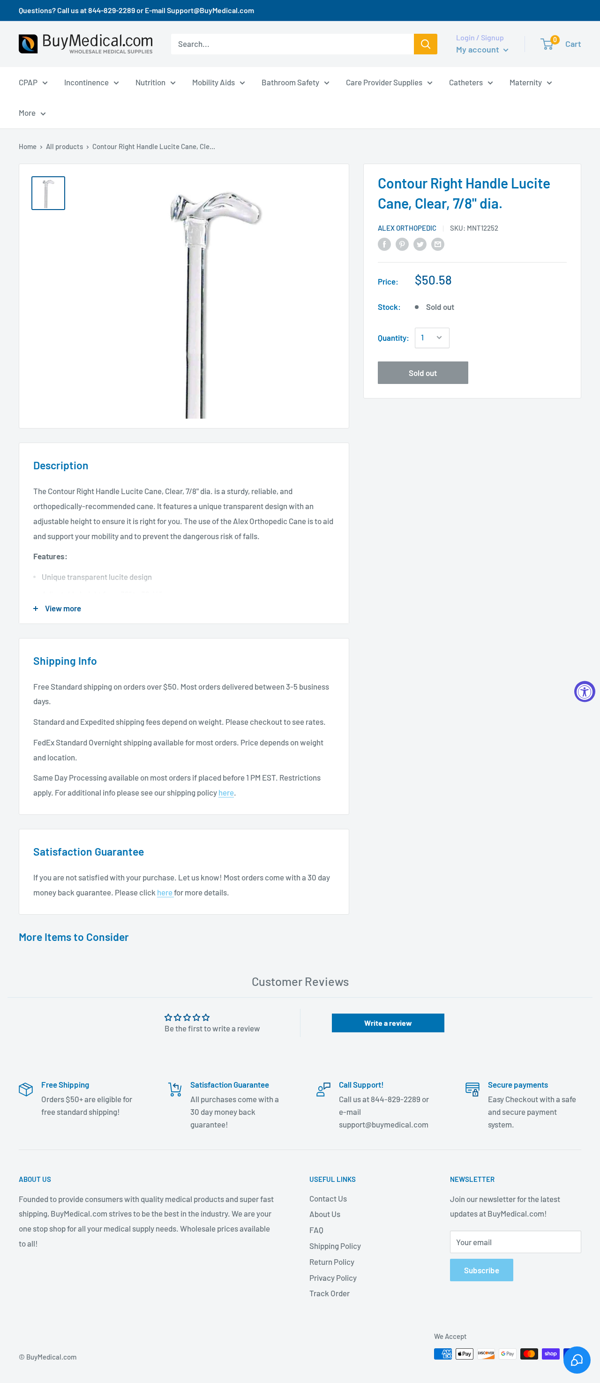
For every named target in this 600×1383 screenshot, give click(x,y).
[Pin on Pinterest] (402, 243)
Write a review (388, 1022)
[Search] (425, 44)
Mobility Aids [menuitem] (213, 81)
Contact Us (328, 1198)
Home (28, 146)
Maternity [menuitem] (526, 81)
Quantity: (393, 337)
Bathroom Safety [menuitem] (290, 81)
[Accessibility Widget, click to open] (584, 691)
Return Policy (331, 1261)
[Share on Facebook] (384, 243)
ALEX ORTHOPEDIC (407, 228)
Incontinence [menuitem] (86, 81)
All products (64, 146)
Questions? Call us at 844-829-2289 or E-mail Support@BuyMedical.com (136, 10)
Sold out (423, 372)
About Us (324, 1213)
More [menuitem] (27, 112)
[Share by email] (437, 243)
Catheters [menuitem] (466, 81)
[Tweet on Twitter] (420, 243)
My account (478, 49)
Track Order (329, 1293)
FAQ (316, 1229)
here (226, 792)
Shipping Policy (335, 1245)
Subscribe (481, 1270)
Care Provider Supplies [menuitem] (384, 81)
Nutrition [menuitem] (150, 81)
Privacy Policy (333, 1277)
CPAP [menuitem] (28, 81)
